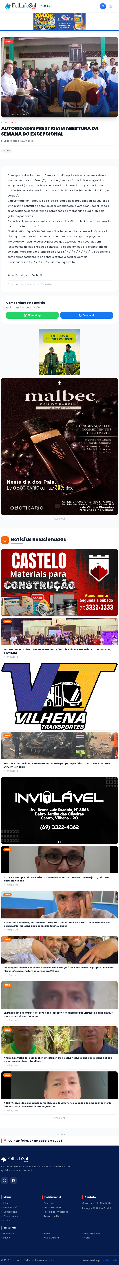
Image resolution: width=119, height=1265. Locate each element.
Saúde (6, 1237)
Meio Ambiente (92, 1233)
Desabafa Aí (10, 1207)
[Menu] (111, 6)
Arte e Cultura (51, 1237)
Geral (13, 122)
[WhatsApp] (4, 1180)
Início (4, 122)
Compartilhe (10, 1211)
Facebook (89, 315)
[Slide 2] (60, 842)
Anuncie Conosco (53, 1207)
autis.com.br (110, 1260)
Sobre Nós (49, 1203)
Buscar (7, 1220)
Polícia (47, 1233)
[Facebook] (13, 1180)
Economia (8, 1233)
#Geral (6, 150)
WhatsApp (34, 315)
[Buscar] (103, 6)
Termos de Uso (52, 1216)
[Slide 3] (61, 29)
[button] (59, 77)
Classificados (10, 1216)
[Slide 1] (58, 842)
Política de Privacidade (56, 1211)
